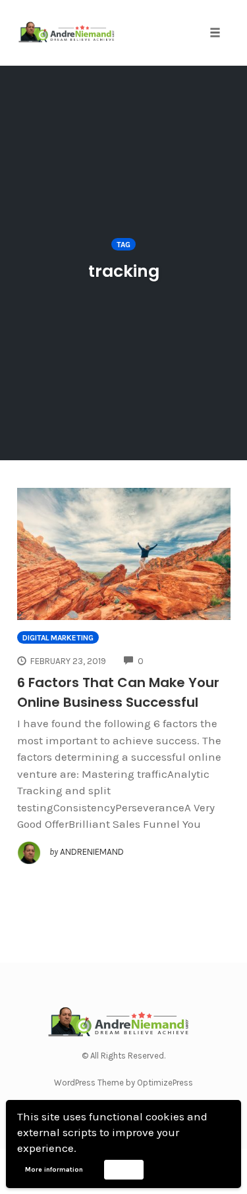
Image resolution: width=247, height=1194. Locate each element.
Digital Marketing (58, 637)
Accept (123, 1169)
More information (54, 1170)
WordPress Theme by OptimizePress (123, 1082)
